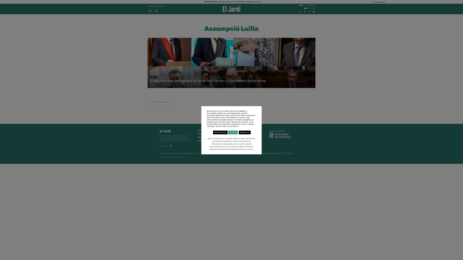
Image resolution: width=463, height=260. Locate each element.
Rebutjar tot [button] (244, 132)
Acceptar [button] (233, 132)
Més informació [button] (220, 132)
